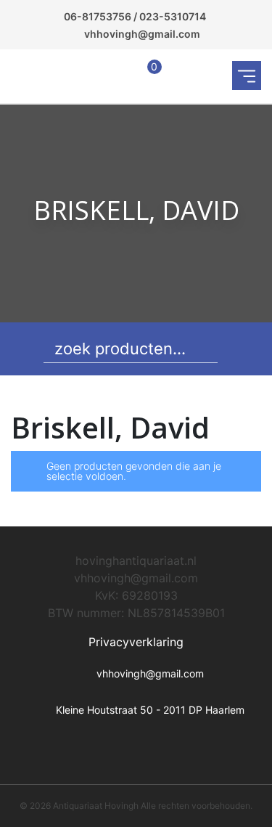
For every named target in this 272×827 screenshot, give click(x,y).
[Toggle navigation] (246, 75)
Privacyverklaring (136, 642)
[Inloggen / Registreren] (116, 76)
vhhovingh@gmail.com (142, 34)
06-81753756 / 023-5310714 (135, 16)
